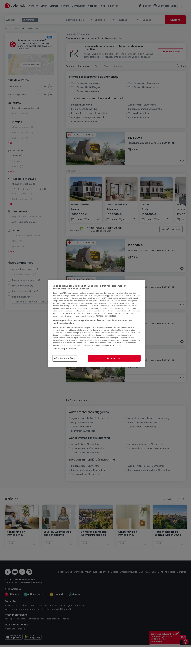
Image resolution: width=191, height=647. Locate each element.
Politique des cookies (106, 316)
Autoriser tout (114, 358)
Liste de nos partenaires (64, 348)
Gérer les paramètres (64, 358)
